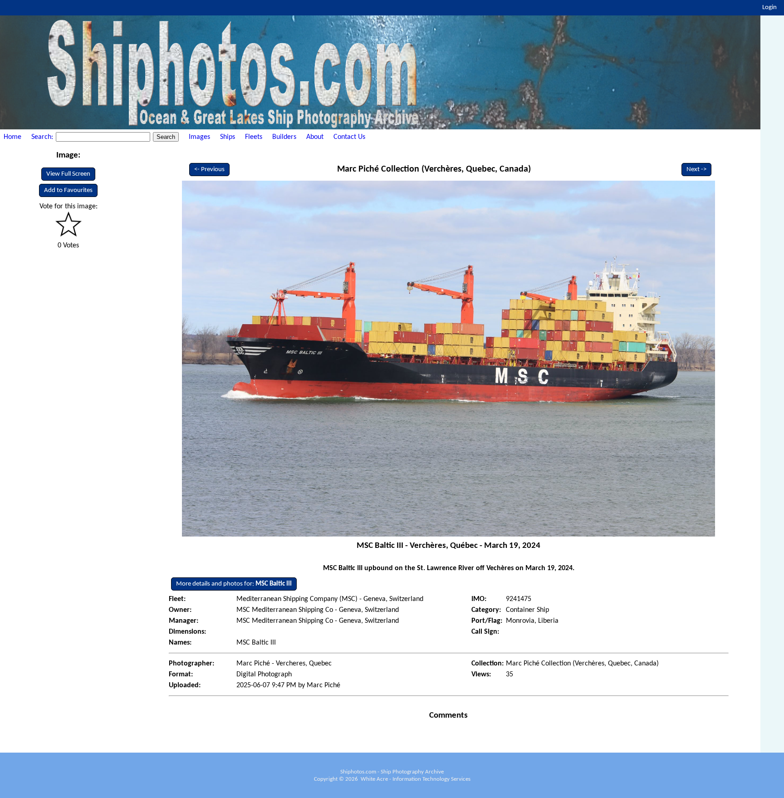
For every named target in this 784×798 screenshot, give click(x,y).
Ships (227, 137)
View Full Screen (68, 174)
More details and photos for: (234, 584)
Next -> (696, 169)
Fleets (253, 137)
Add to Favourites (68, 190)
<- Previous (209, 169)
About (314, 137)
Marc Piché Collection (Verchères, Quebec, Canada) (434, 169)
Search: (43, 137)
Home (12, 137)
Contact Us (349, 137)
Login (769, 7)
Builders (284, 137)
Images (199, 137)
